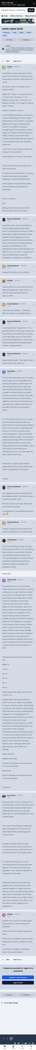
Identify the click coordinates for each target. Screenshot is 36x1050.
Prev (7, 61)
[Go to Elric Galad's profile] (4, 796)
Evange (10, 280)
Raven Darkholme (14, 219)
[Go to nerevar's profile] (3, 49)
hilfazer (10, 914)
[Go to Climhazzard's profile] (4, 541)
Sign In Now (18, 983)
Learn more (4, 4)
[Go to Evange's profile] (4, 281)
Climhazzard (12, 540)
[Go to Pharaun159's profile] (4, 580)
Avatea (9, 67)
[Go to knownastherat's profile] (4, 267)
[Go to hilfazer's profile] (4, 915)
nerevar (8, 46)
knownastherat (13, 266)
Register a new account (18, 977)
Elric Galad (11, 795)
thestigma (11, 371)
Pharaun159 (11, 580)
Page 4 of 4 (17, 61)
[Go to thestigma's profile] (4, 372)
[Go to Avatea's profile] (4, 67)
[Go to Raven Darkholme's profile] (4, 220)
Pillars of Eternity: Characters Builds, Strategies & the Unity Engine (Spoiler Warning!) (19, 50)
